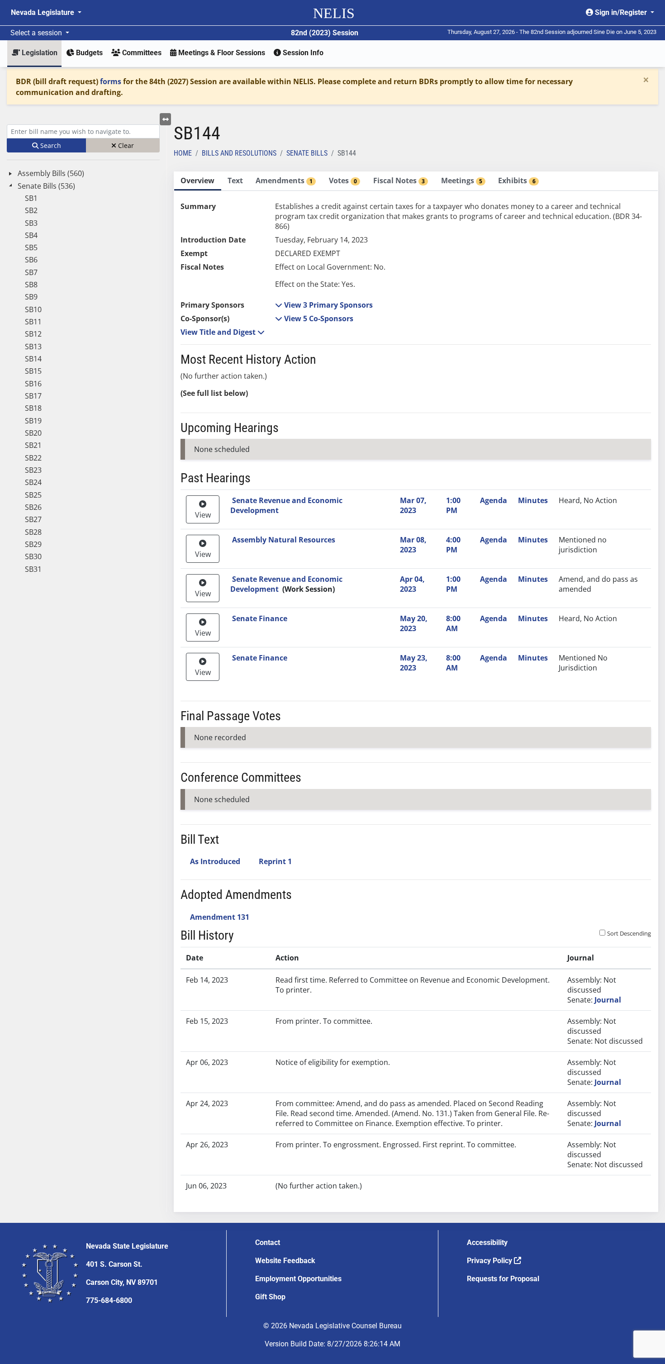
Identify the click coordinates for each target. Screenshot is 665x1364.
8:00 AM (453, 623)
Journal (607, 1000)
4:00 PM (453, 545)
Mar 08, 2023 (413, 545)
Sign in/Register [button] (621, 12)
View (203, 515)
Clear (125, 145)
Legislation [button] (38, 52)
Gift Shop (270, 1297)
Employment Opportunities (298, 1278)
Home (183, 153)
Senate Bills (307, 153)
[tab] (197, 181)
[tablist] (416, 691)
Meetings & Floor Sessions (220, 52)
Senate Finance (259, 618)
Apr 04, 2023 (412, 584)
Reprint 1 (275, 861)
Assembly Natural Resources (283, 540)
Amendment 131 (219, 917)
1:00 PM (453, 505)
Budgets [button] (88, 52)
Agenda (493, 500)
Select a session (37, 33)
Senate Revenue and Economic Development (286, 505)
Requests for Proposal (503, 1278)
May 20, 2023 (414, 623)
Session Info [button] (302, 52)
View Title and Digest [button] (218, 332)
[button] (324, 305)
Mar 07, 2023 (413, 505)
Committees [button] (141, 52)
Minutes (533, 500)
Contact (267, 1242)
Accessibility (487, 1242)
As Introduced (215, 861)
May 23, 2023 (414, 663)
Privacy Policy (490, 1260)
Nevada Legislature (43, 12)
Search (49, 145)
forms (110, 81)
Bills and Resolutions (239, 153)
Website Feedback (285, 1260)
